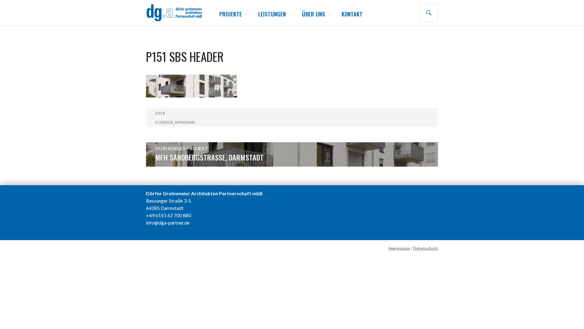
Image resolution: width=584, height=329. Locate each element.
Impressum (399, 248)
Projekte (230, 13)
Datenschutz (425, 248)
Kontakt (352, 13)
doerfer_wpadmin (175, 122)
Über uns (313, 13)
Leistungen (272, 13)
